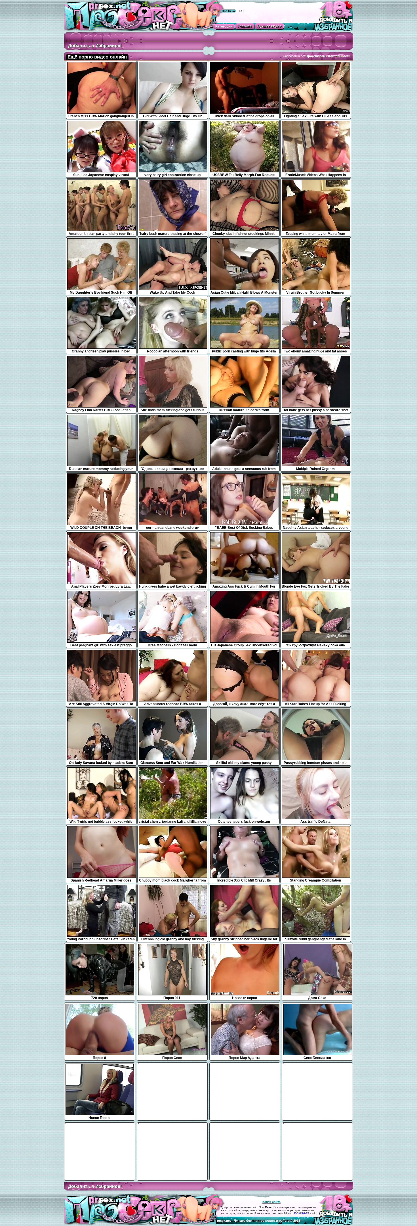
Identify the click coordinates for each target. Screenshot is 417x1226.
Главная (245, 26)
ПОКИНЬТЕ (301, 1213)
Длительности (339, 56)
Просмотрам (315, 56)
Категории (223, 26)
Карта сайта (271, 1202)
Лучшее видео (269, 26)
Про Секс (228, 10)
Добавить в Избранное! (95, 45)
